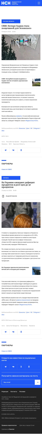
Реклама (22, 391)
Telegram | (36, 128)
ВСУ (10, 144)
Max (3, 131)
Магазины (24, 326)
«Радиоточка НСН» (31, 121)
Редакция (5, 391)
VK (31, 128)
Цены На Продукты (12, 326)
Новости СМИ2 (7, 169)
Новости (22, 128)
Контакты (14, 391)
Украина (4, 144)
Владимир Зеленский (28, 142)
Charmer (11, 429)
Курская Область (19, 144)
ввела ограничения (23, 300)
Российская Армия (12, 142)
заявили (19, 116)
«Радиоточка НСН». (25, 305)
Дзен (27, 128)
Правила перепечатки (9, 425)
